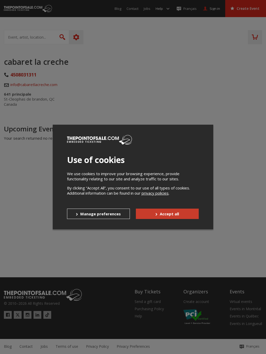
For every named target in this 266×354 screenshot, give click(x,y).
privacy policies (155, 193)
